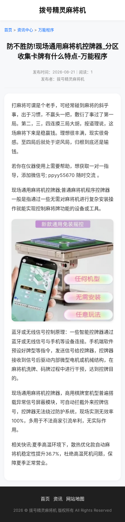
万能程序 (46, 29)
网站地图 (75, 499)
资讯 (57, 499)
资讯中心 (25, 29)
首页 (8, 29)
